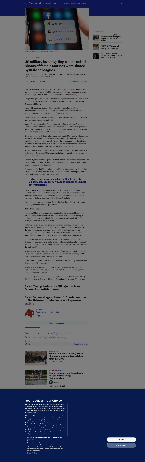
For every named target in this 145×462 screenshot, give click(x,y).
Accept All (121, 439)
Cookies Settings (121, 445)
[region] (72, 425)
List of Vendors (32, 453)
